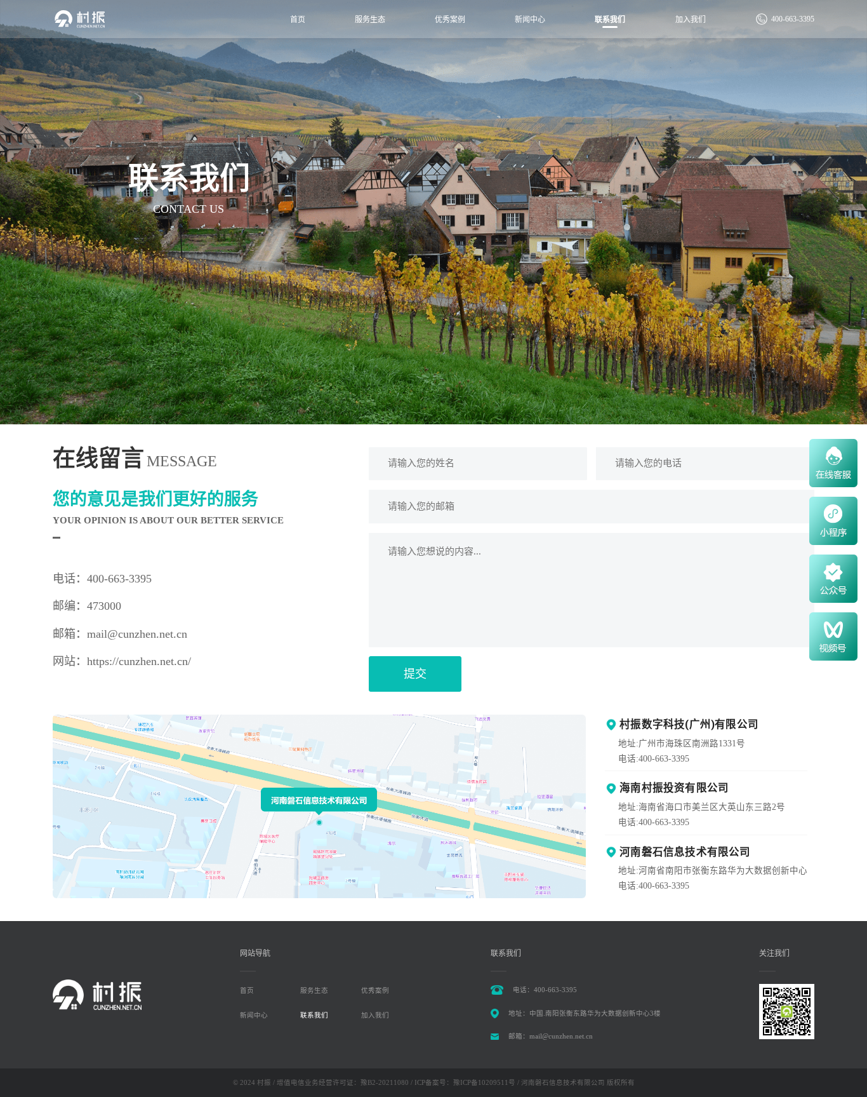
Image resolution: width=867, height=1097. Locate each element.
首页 (297, 20)
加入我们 (690, 20)
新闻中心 (530, 20)
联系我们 (610, 20)
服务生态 (370, 20)
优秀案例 (450, 20)
